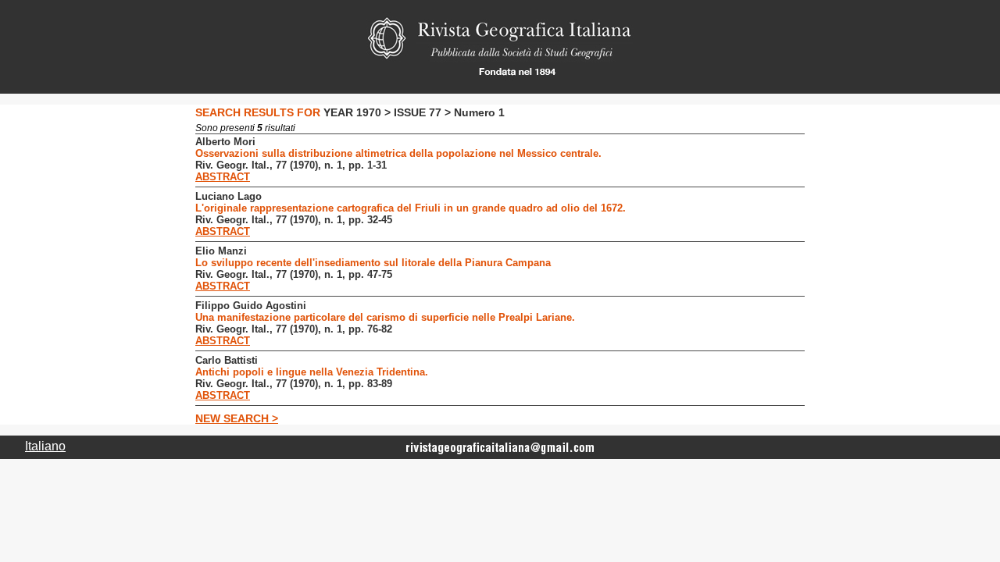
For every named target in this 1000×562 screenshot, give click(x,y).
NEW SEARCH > (236, 418)
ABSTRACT (222, 177)
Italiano (45, 446)
